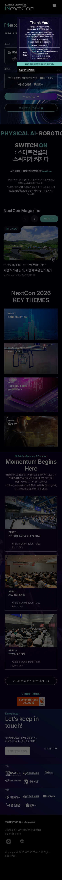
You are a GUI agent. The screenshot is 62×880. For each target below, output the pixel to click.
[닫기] (58, 69)
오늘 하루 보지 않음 (27, 70)
